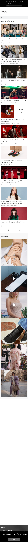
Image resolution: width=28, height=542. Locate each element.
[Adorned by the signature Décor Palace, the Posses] (14, 252)
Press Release (13, 43)
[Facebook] (13, 3)
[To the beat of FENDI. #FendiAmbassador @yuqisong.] (14, 279)
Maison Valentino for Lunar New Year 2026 (13, 100)
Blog (11, 164)
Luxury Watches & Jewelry (6, 530)
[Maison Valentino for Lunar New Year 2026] (14, 92)
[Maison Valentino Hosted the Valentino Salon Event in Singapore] (14, 30)
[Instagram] (15, 3)
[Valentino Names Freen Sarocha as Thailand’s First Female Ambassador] (14, 193)
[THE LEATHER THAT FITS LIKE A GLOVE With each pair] (14, 331)
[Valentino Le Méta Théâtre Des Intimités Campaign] (14, 131)
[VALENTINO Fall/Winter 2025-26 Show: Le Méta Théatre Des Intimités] (14, 172)
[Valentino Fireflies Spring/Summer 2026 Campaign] (14, 71)
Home (2, 17)
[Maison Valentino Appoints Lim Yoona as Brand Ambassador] (14, 213)
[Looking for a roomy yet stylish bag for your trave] (14, 383)
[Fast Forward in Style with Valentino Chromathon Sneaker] (14, 152)
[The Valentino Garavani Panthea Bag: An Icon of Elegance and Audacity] (14, 51)
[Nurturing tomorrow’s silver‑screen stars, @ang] (14, 305)
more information (16, 535)
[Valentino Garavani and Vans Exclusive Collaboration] (14, 111)
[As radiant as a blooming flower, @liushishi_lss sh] (14, 357)
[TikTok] (17, 3)
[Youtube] (19, 3)
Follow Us (23, 236)
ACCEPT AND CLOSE (14, 539)
